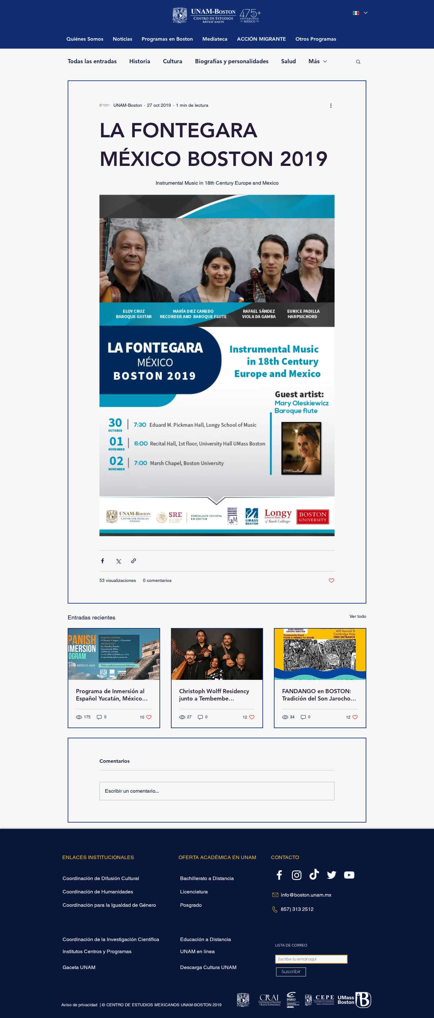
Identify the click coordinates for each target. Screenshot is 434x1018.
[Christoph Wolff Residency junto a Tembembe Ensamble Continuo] (217, 654)
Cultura (172, 61)
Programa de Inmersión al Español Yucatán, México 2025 (110, 694)
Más (314, 61)
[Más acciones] (331, 105)
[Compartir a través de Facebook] (102, 561)
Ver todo (357, 616)
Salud (288, 61)
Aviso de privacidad (79, 1004)
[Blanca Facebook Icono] (279, 875)
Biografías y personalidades (231, 61)
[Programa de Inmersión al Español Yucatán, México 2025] (113, 654)
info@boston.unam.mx (306, 895)
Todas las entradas (92, 61)
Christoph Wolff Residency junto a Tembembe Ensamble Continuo (214, 694)
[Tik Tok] (314, 875)
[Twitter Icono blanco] (331, 875)
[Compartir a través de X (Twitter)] (118, 561)
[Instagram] (296, 875)
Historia (139, 61)
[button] (167, 39)
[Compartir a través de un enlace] (134, 561)
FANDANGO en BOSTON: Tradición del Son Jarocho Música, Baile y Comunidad (318, 694)
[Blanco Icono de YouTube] (349, 875)
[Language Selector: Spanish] (360, 13)
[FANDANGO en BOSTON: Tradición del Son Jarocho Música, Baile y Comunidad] (320, 654)
